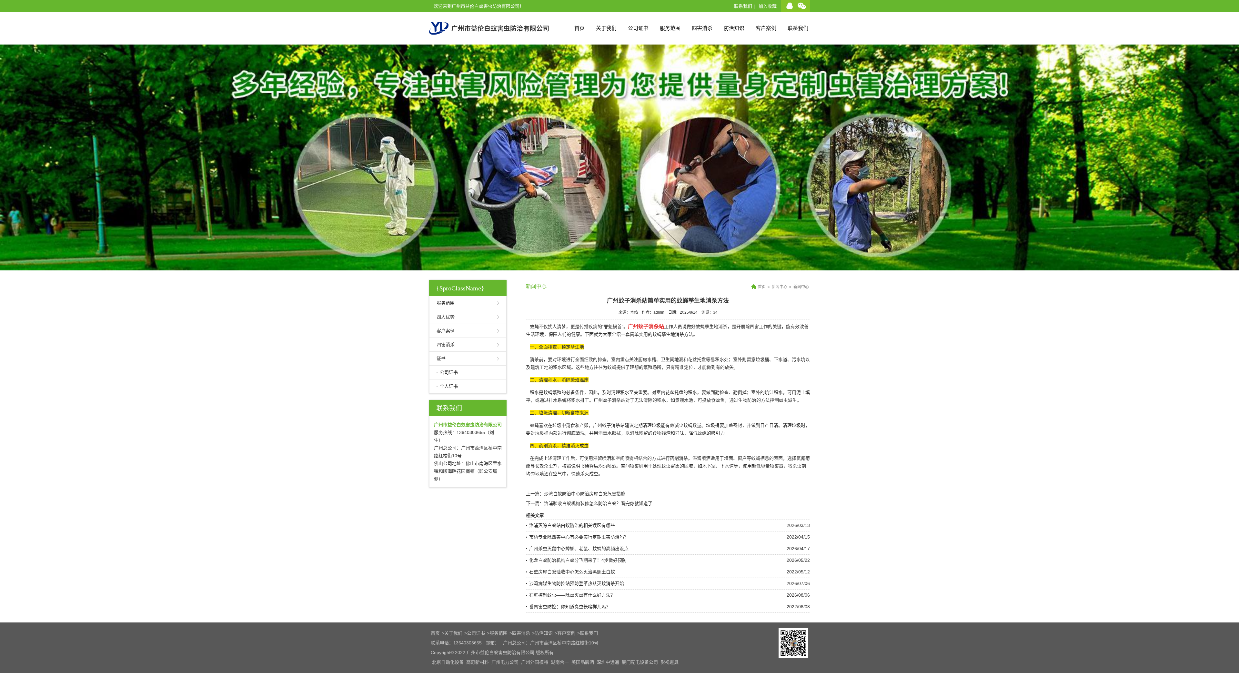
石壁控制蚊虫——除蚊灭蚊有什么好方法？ (572, 595)
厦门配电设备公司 (640, 662)
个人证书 (449, 386)
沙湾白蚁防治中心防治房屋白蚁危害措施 (584, 493)
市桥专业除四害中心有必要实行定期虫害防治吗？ (579, 537)
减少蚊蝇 (683, 425)
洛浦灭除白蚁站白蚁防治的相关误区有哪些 (572, 525)
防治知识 (734, 28)
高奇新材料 (477, 662)
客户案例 (766, 28)
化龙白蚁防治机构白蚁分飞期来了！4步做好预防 (578, 560)
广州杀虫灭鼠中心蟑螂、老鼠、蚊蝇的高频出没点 (579, 548)
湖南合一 (560, 662)
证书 (441, 358)
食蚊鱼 (718, 400)
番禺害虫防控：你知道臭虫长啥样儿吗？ (569, 606)
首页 (579, 28)
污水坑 (798, 359)
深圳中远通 (608, 662)
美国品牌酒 (582, 662)
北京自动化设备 (448, 662)
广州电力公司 (505, 662)
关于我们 (606, 28)
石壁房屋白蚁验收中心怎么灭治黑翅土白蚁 (572, 571)
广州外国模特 (534, 662)
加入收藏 (768, 6)
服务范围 (670, 28)
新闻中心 (779, 287)
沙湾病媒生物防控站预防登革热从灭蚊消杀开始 (576, 583)
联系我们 (743, 6)
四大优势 (446, 316)
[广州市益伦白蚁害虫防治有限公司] (489, 42)
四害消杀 (702, 28)
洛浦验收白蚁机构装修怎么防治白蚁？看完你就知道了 (598, 503)
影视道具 (669, 662)
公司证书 (638, 28)
